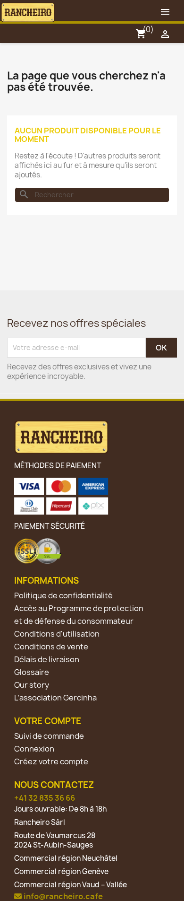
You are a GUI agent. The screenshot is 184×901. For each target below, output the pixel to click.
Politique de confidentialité (63, 595)
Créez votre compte (51, 761)
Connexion (34, 749)
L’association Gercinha (55, 697)
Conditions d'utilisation (57, 634)
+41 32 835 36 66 (44, 798)
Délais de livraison (46, 659)
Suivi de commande (49, 736)
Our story (31, 685)
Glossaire (31, 672)
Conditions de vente (51, 646)
